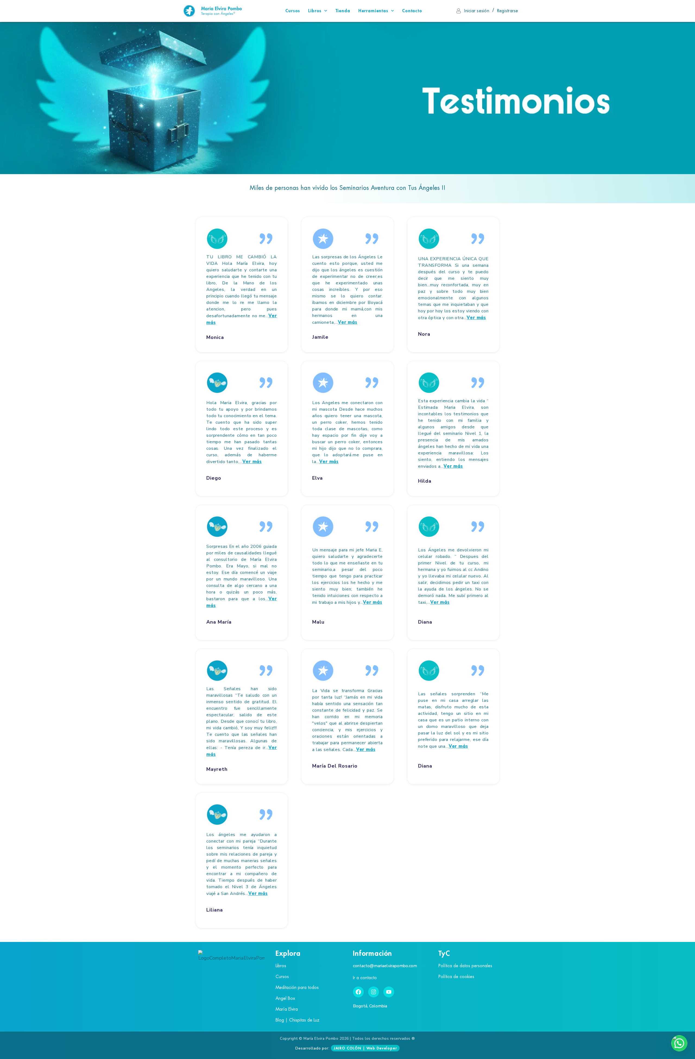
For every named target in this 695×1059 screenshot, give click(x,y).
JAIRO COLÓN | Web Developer (365, 1048)
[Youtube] (388, 991)
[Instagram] (373, 991)
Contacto (412, 11)
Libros (314, 11)
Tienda (343, 11)
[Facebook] (358, 991)
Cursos (292, 11)
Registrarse (507, 11)
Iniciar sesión (476, 11)
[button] (679, 1043)
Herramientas (373, 11)
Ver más (347, 322)
